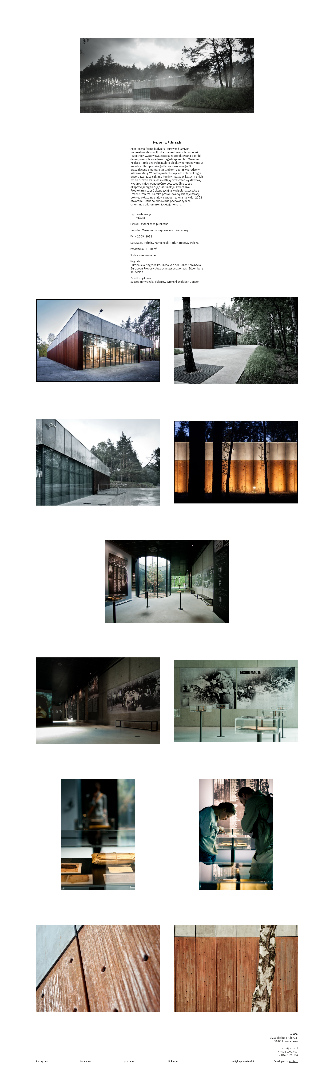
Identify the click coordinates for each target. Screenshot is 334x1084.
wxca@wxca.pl (289, 1048)
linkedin (173, 1061)
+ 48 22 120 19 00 (288, 1051)
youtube (129, 1061)
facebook (85, 1061)
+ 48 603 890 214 (288, 1055)
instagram (42, 1061)
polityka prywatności (242, 1061)
